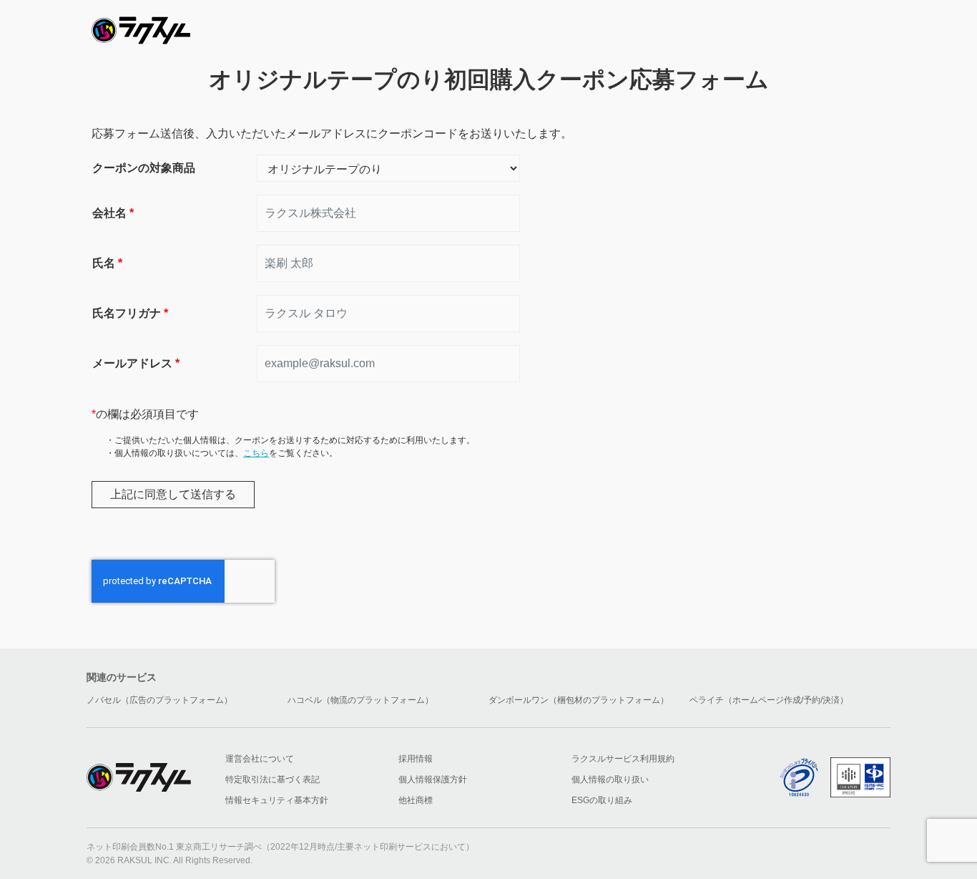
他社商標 (415, 800)
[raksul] (141, 26)
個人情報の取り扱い (610, 779)
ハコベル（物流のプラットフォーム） (360, 700)
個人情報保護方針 (432, 779)
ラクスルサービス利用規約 (622, 759)
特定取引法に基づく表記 (272, 779)
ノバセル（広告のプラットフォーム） (159, 700)
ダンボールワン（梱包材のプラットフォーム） (578, 700)
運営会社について (259, 759)
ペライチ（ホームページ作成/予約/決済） (768, 700)
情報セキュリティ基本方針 (276, 800)
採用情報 (415, 759)
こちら (256, 453)
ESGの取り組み (601, 800)
